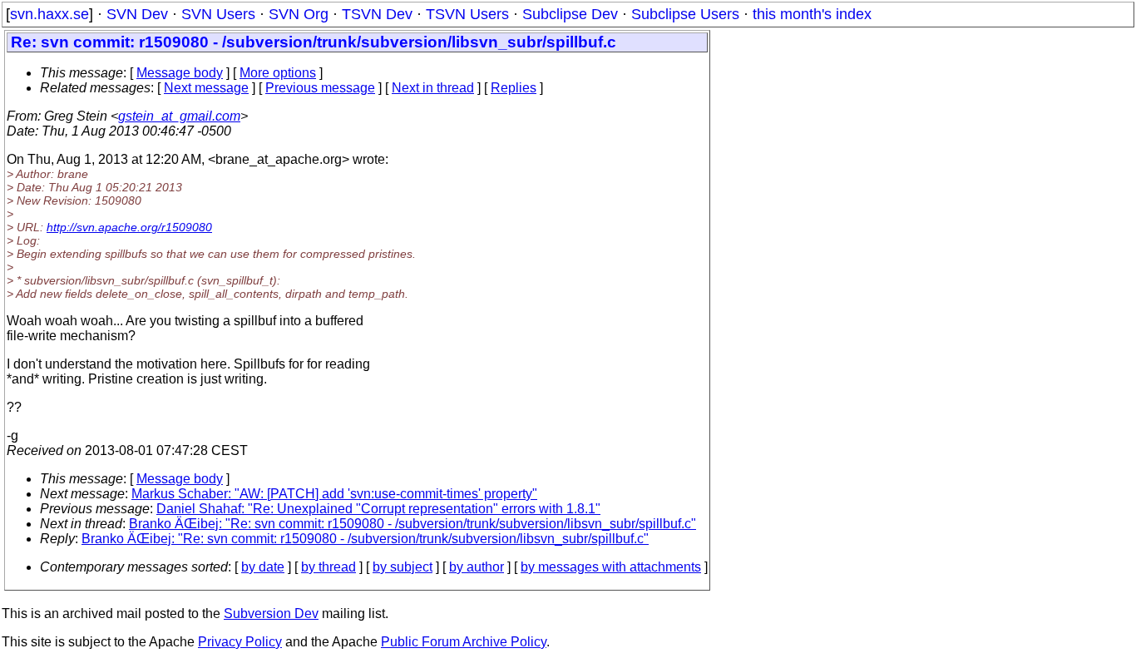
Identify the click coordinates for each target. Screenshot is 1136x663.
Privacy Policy (240, 642)
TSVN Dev (377, 14)
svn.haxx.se (49, 14)
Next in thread (433, 88)
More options (278, 73)
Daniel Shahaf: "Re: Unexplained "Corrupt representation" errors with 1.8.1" (378, 509)
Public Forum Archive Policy (463, 642)
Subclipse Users (685, 14)
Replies (513, 88)
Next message (206, 88)
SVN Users (218, 14)
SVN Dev (137, 14)
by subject (402, 567)
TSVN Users (467, 14)
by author (476, 567)
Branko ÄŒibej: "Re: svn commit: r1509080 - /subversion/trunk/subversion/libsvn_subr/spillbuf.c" (412, 524)
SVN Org (298, 14)
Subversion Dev (271, 613)
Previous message (320, 88)
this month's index (812, 14)
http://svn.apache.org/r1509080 (129, 227)
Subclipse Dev (570, 14)
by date (262, 567)
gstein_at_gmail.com (179, 116)
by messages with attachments (611, 567)
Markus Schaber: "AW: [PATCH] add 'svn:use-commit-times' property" (334, 494)
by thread (328, 567)
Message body (179, 73)
